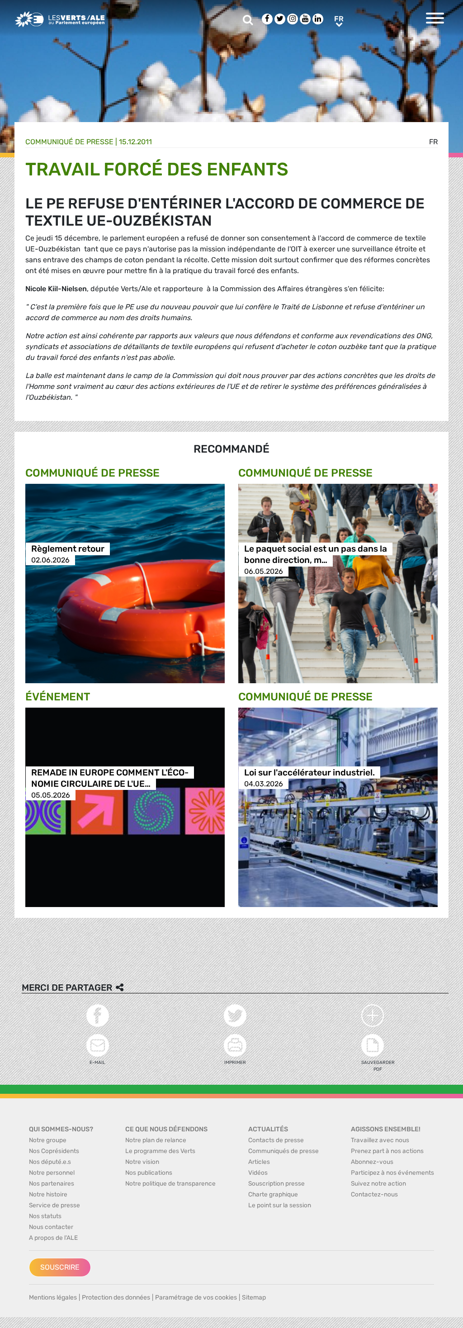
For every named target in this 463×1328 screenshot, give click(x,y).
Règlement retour (67, 548)
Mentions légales (53, 1297)
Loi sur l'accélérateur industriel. (309, 772)
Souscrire (60, 1267)
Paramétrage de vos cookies (196, 1297)
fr (433, 141)
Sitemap (254, 1297)
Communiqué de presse (69, 141)
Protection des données (116, 1297)
